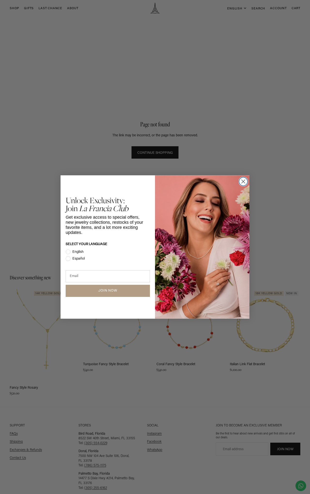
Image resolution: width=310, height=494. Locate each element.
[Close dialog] (243, 181)
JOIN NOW (107, 291)
